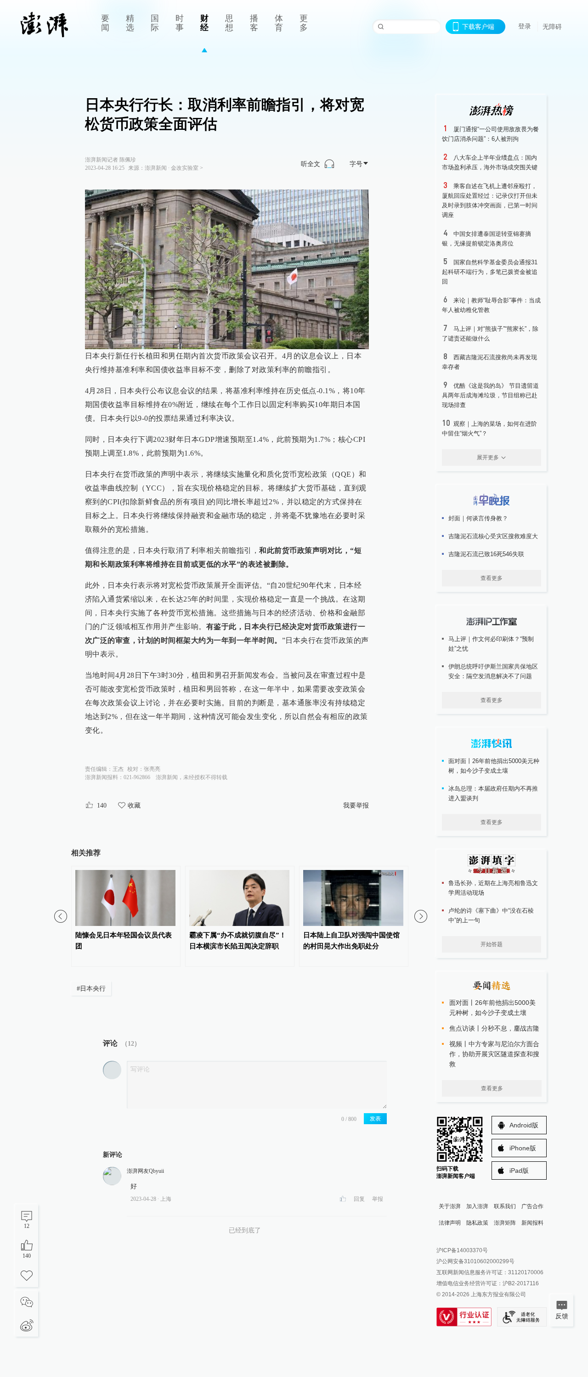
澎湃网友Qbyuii (145, 1171)
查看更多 (492, 578)
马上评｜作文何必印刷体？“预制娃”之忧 (491, 644)
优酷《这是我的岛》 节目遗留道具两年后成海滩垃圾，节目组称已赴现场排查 (490, 395)
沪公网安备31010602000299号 (475, 1261)
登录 (524, 26)
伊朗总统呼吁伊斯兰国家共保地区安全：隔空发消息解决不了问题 (493, 671)
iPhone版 (522, 1148)
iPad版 (519, 1170)
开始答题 (492, 944)
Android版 (523, 1125)
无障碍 (552, 26)
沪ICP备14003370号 (462, 1250)
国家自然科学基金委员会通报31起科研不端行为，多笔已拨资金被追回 (489, 272)
